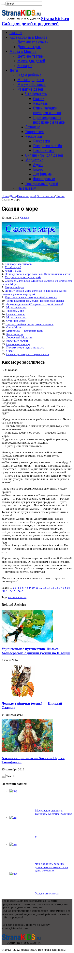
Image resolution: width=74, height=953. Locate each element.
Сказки (38, 98)
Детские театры (30, 56)
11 (37, 587)
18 (64, 587)
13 (44, 587)
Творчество (34, 131)
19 (68, 587)
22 (11, 591)
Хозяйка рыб (13, 267)
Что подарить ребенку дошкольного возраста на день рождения (51, 867)
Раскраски (33, 136)
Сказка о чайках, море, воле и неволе (29, 324)
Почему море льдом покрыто (25, 347)
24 (19, 591)
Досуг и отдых (29, 46)
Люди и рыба (13, 270)
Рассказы (41, 103)
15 (52, 587)
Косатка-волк (14, 334)
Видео (38, 169)
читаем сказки (17, 597)
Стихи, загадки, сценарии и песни (47, 110)
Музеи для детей (31, 61)
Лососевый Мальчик (19, 337)
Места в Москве (23, 51)
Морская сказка (16, 307)
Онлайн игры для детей (44, 155)
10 (33, 587)
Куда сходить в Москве (28, 37)
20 (3, 591)
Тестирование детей (41, 183)
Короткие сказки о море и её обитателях (31, 297)
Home (5, 196)
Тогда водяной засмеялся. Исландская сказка (35, 300)
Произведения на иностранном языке (49, 120)
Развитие (32, 127)
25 (22, 591)
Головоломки (43, 150)
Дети (13, 70)
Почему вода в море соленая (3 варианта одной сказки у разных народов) (34, 292)
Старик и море (15, 320)
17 (60, 587)
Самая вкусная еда (18, 344)
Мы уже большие (31, 84)
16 (56, 587)
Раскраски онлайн (47, 145)
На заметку (26, 188)
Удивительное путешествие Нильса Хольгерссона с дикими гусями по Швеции (36, 651)
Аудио (38, 164)
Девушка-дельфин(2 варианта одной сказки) (34, 304)
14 (48, 587)
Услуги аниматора (47, 893)
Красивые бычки (17, 340)
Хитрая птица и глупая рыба (23, 277)
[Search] (3, 4)
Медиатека (34, 160)
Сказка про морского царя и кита (27, 354)
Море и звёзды (14, 287)
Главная (15, 32)
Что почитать (36, 94)
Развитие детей (30, 89)
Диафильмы (42, 174)
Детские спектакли (32, 42)
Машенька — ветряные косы (24, 330)
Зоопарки (24, 65)
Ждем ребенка (29, 75)
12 (40, 587)
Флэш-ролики (44, 178)
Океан (10, 350)
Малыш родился (30, 79)
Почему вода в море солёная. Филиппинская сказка (38, 274)
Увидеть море (15, 310)
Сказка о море (15, 314)
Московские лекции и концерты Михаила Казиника (53, 812)
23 (15, 591)
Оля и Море (14, 327)
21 (7, 591)
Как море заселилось (18, 264)
